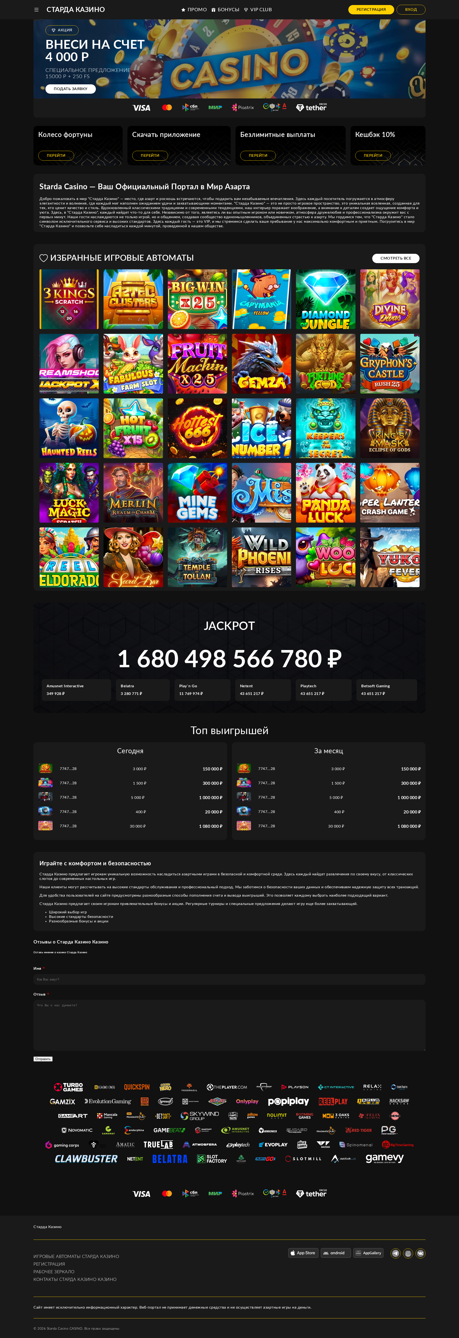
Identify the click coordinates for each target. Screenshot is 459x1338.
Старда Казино (76, 9)
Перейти (56, 155)
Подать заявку (70, 89)
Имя (37, 968)
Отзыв (39, 994)
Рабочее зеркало (54, 1272)
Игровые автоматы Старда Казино (76, 1257)
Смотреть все (396, 258)
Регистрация (371, 9)
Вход (411, 9)
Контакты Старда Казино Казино (75, 1280)
